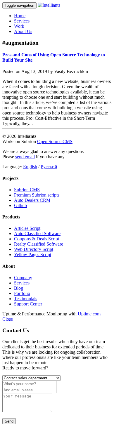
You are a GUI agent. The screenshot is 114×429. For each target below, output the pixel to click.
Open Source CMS (54, 141)
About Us (23, 31)
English (30, 166)
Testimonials (25, 298)
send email (25, 156)
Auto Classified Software (37, 233)
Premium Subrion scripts (36, 194)
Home (19, 15)
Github (20, 205)
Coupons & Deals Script (36, 238)
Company (23, 277)
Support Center (28, 303)
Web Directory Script (33, 249)
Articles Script (27, 228)
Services (22, 20)
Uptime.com (89, 313)
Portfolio (22, 293)
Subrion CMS (27, 189)
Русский (49, 166)
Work (19, 26)
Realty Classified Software (38, 244)
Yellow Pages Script (32, 254)
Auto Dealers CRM (32, 200)
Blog (18, 288)
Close (7, 319)
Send (9, 421)
